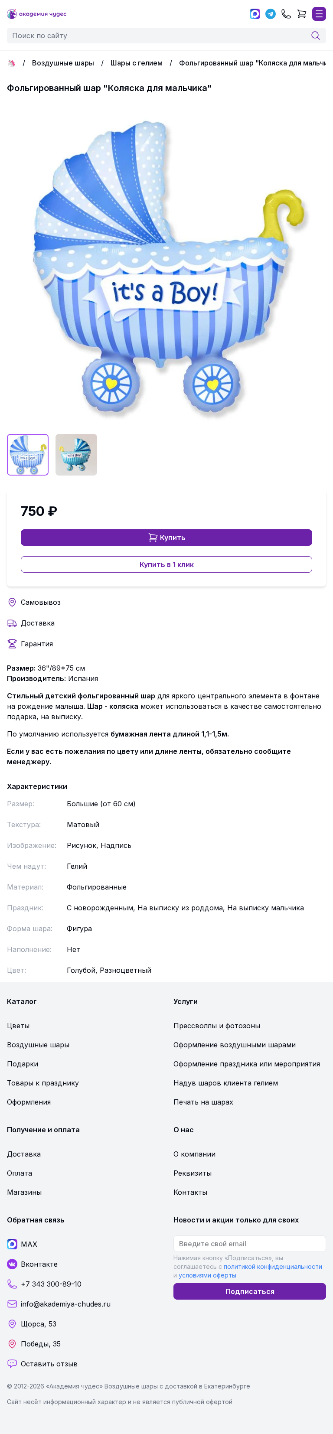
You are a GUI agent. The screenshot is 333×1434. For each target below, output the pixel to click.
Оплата (19, 1173)
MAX (29, 1244)
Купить (173, 537)
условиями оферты (207, 1275)
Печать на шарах (203, 1102)
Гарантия (37, 643)
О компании (194, 1154)
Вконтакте (39, 1264)
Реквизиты (192, 1173)
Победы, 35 (41, 1343)
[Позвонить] (286, 14)
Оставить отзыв (49, 1363)
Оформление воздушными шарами (234, 1044)
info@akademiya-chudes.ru (66, 1304)
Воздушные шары (63, 63)
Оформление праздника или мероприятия (246, 1063)
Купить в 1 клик (167, 564)
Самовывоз (41, 602)
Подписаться (249, 1291)
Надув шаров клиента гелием (225, 1083)
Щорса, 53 (38, 1324)
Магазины (24, 1192)
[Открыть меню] (319, 14)
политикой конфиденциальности (273, 1266)
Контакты (190, 1192)
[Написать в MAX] (255, 14)
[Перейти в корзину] (302, 14)
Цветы (18, 1025)
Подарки (22, 1063)
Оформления (29, 1102)
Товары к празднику (43, 1083)
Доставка (38, 623)
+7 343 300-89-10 (51, 1284)
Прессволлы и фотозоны (216, 1025)
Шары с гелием (137, 63)
